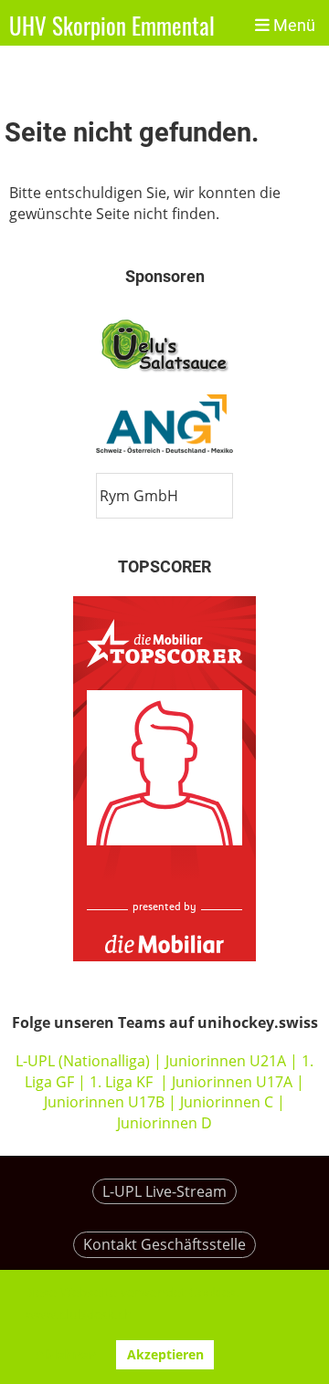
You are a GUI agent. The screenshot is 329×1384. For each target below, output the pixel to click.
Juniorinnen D (164, 1123)
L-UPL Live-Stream (164, 1191)
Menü (292, 25)
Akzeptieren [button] (165, 1354)
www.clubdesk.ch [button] (79, 1314)
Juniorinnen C (224, 1102)
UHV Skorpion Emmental (112, 25)
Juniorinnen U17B (104, 1102)
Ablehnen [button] (66, 1354)
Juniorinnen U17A (232, 1082)
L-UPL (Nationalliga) (83, 1061)
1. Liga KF (121, 1082)
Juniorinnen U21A (227, 1061)
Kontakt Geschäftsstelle (164, 1244)
